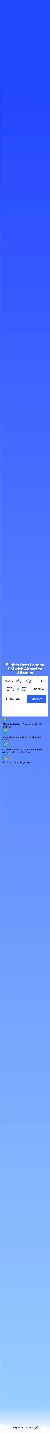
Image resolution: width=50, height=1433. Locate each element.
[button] (45, 3)
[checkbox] (43, 681)
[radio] (9, 681)
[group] (10, 689)
